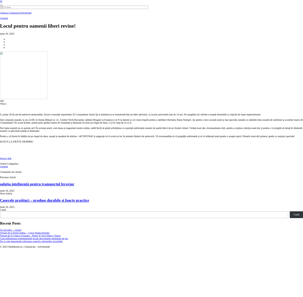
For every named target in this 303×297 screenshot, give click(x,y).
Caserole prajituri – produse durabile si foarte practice (44, 200)
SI (1, 1)
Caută (3, 209)
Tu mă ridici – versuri (10, 230)
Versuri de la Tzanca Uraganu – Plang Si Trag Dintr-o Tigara (30, 235)
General (4, 18)
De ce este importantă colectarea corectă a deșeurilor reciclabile (31, 241)
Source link (5, 158)
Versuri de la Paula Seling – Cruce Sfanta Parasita (24, 233)
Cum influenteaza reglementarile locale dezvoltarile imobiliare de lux (34, 238)
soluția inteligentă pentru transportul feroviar (37, 184)
